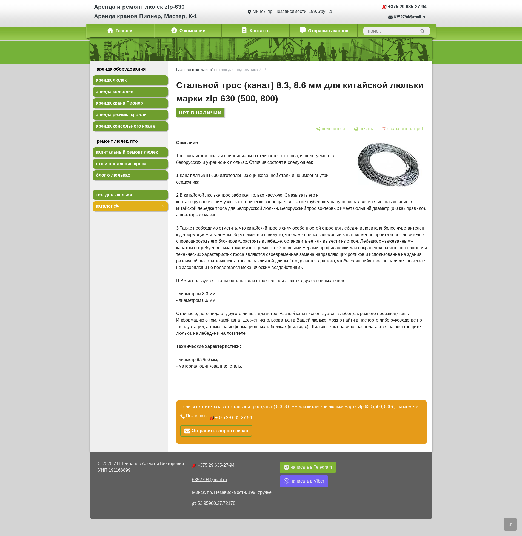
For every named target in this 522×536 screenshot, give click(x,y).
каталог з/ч (205, 69)
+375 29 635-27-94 (406, 6)
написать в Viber (307, 481)
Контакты (260, 30)
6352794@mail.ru (410, 17)
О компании (192, 30)
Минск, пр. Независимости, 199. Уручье (292, 11)
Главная (124, 30)
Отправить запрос (327, 30)
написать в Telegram (311, 467)
